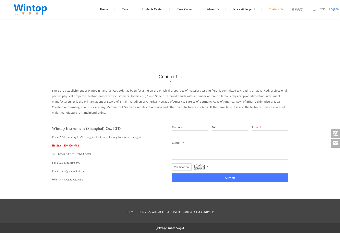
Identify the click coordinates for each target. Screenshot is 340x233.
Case (125, 9)
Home (104, 9)
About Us (213, 9)
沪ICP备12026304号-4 (170, 228)
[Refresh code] (199, 167)
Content (178, 143)
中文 (322, 9)
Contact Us (276, 9)
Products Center (152, 9)
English (334, 9)
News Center (184, 9)
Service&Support (244, 9)
